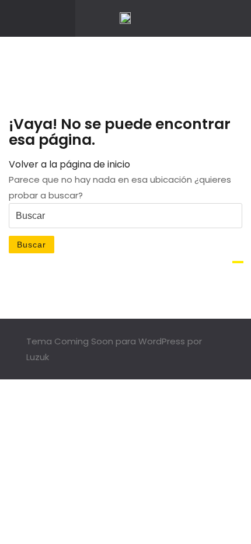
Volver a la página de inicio (69, 164)
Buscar (31, 244)
